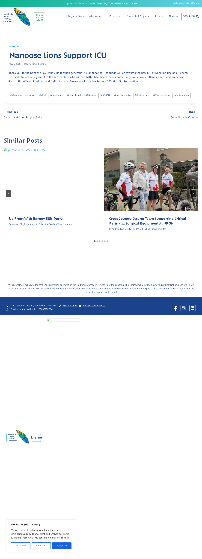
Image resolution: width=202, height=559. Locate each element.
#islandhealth (74, 95)
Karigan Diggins (19, 224)
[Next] (193, 193)
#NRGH (105, 95)
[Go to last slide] (8, 193)
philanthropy (182, 95)
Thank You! (15, 46)
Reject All (41, 546)
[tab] (94, 241)
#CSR (42, 95)
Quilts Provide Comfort (184, 115)
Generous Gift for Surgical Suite (23, 115)
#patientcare (142, 95)
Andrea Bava (118, 229)
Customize (20, 546)
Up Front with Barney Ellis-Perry (36, 218)
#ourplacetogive (122, 95)
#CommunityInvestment (22, 95)
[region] (41, 536)
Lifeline (195, 4)
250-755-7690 (70, 306)
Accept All (61, 546)
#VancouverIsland (162, 95)
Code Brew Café (181, 4)
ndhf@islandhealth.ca (94, 306)
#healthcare (56, 95)
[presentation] (51, 179)
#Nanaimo (91, 95)
